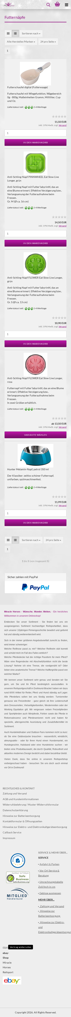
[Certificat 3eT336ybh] (18, 876)
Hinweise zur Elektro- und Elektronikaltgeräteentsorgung (35, 826)
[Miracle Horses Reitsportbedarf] (7, 4)
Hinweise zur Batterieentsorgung (21, 815)
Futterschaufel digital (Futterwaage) (27, 87)
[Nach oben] (61, 1011)
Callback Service (12, 832)
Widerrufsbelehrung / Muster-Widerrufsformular (31, 804)
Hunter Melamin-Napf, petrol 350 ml (28, 469)
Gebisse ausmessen (50, 893)
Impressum (9, 838)
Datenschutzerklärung (15, 810)
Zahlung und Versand (15, 793)
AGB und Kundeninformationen (21, 799)
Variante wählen (35, 434)
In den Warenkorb (35, 142)
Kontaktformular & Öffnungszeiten (22, 821)
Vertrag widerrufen (20, 947)
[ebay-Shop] (12, 980)
